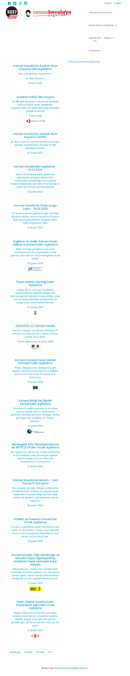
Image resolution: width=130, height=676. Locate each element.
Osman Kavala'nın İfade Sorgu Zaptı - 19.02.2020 (35, 207)
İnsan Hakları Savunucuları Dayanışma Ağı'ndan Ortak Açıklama (35, 605)
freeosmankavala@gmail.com (71, 668)
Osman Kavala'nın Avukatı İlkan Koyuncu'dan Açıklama (35, 67)
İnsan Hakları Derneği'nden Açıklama (35, 283)
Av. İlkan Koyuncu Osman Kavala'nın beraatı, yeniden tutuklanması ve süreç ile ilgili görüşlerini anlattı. (35, 145)
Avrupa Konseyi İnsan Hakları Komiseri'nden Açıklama (35, 361)
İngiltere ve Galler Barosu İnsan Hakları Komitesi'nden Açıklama (35, 242)
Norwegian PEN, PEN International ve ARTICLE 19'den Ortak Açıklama (35, 445)
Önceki (28, 652)
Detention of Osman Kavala (35, 326)
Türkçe (108, 3)
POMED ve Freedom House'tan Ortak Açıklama (35, 520)
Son (50, 652)
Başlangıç (15, 652)
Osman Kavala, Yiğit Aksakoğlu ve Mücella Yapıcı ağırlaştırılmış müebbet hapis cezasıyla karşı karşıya (35, 559)
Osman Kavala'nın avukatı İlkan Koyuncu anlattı (35, 135)
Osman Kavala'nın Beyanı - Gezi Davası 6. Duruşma (35, 481)
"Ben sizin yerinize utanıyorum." (35, 73)
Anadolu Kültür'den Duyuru (35, 97)
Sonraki (40, 652)
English (117, 3)
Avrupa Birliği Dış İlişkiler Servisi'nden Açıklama (35, 402)
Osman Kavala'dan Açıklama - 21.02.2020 (35, 168)
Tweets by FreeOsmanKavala (83, 61)
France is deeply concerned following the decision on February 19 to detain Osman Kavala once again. (35, 333)
